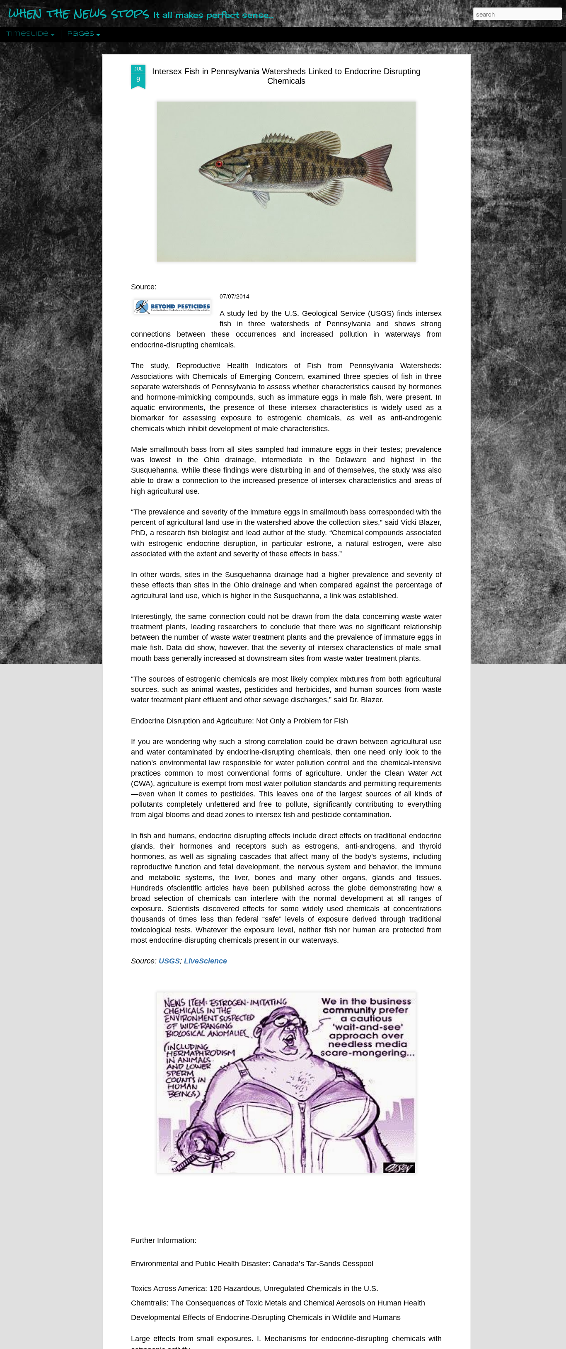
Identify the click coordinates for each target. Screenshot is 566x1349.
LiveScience (205, 961)
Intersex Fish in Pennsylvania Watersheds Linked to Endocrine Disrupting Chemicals (286, 76)
